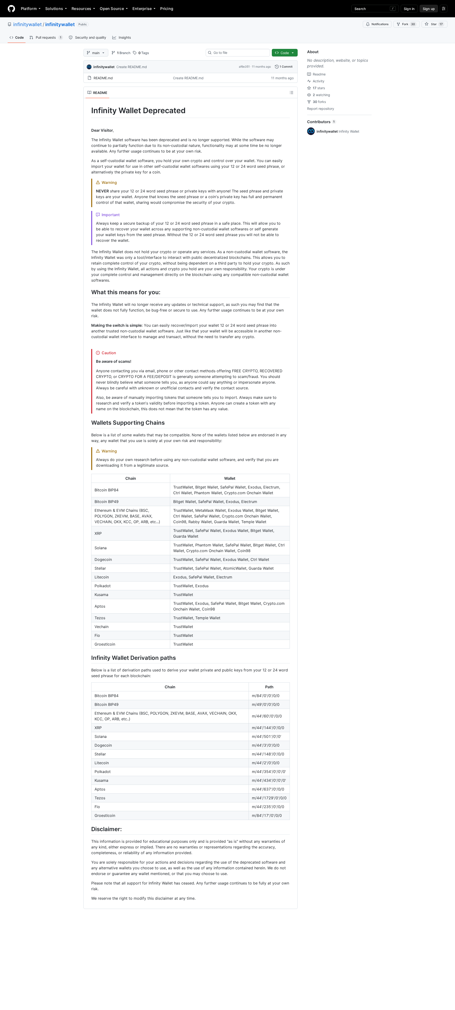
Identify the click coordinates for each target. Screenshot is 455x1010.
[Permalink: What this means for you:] (88, 292)
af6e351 (244, 66)
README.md (103, 78)
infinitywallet (27, 24)
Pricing (166, 8)
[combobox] (240, 52)
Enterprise (142, 8)
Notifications (380, 24)
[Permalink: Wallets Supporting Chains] (88, 422)
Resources (81, 8)
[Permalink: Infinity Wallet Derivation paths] (88, 657)
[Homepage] (11, 8)
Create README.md (131, 67)
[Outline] (291, 92)
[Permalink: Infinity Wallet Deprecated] (88, 110)
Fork (408, 24)
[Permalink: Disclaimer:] (88, 829)
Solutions (54, 8)
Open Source (112, 8)
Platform (29, 8)
